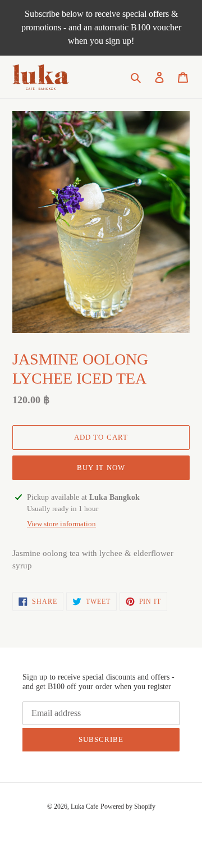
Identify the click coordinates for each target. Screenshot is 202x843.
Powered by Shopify (127, 806)
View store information (61, 524)
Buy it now (101, 467)
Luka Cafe (84, 806)
